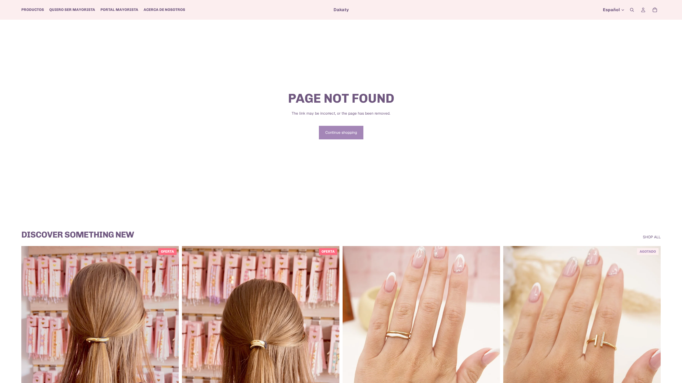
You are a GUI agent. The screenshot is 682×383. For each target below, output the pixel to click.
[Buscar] (632, 10)
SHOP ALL (652, 237)
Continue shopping (341, 132)
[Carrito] (655, 10)
